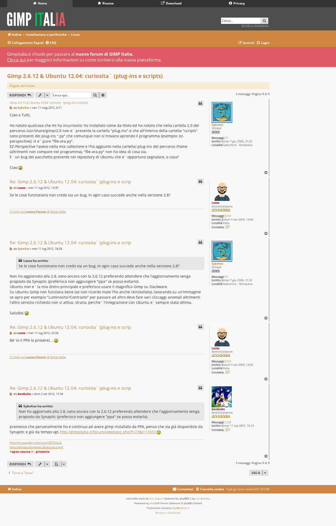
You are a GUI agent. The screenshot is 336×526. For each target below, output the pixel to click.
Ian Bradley (203, 498)
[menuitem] (50, 42)
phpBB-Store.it (181, 508)
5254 (228, 216)
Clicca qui (16, 60)
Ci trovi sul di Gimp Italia (38, 211)
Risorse (108, 3)
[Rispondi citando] (200, 103)
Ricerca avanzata (255, 26)
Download (173, 3)
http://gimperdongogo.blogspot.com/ (36, 447)
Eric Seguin (156, 498)
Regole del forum (22, 86)
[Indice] (38, 18)
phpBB (154, 503)
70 (226, 138)
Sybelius (217, 125)
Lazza (215, 203)
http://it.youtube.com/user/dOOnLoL (36, 442)
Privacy (239, 3)
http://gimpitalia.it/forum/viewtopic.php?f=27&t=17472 (108, 431)
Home (42, 3)
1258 (228, 422)
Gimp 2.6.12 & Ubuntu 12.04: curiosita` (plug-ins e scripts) (85, 76)
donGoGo (218, 409)
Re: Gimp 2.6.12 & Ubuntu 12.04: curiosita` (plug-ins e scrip (70, 182)
